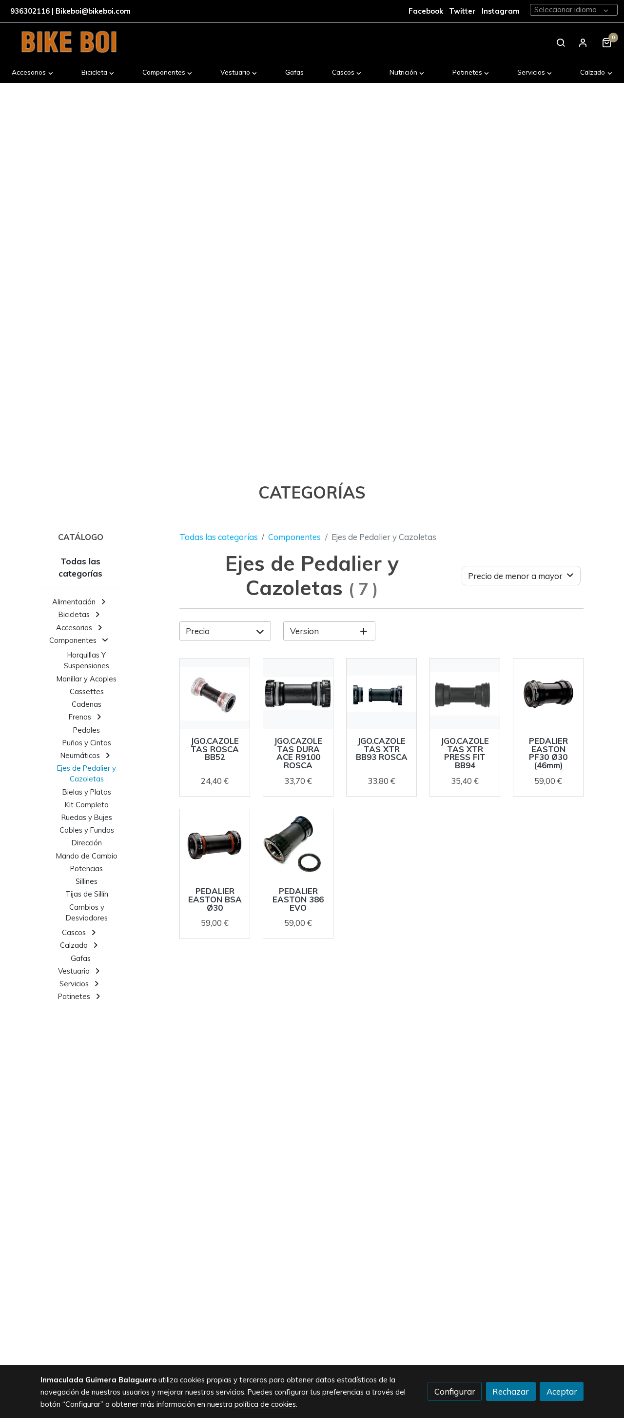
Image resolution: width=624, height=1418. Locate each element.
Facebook (426, 11)
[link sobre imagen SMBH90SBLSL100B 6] (215, 694)
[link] (68, 42)
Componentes (294, 537)
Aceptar (561, 1391)
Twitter (463, 11)
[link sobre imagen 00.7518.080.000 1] (298, 694)
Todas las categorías (218, 537)
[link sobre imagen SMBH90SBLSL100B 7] (382, 694)
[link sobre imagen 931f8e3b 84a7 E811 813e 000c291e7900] (215, 844)
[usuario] (583, 42)
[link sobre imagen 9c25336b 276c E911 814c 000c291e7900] (298, 844)
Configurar (454, 1391)
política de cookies (265, 1404)
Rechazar (510, 1391)
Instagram (501, 11)
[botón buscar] (560, 42)
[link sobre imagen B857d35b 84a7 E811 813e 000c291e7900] (548, 694)
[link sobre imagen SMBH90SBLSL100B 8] (465, 694)
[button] (32, 71)
